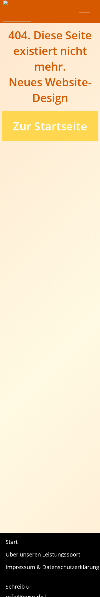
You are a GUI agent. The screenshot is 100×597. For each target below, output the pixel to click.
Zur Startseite (50, 126)
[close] (84, 10)
